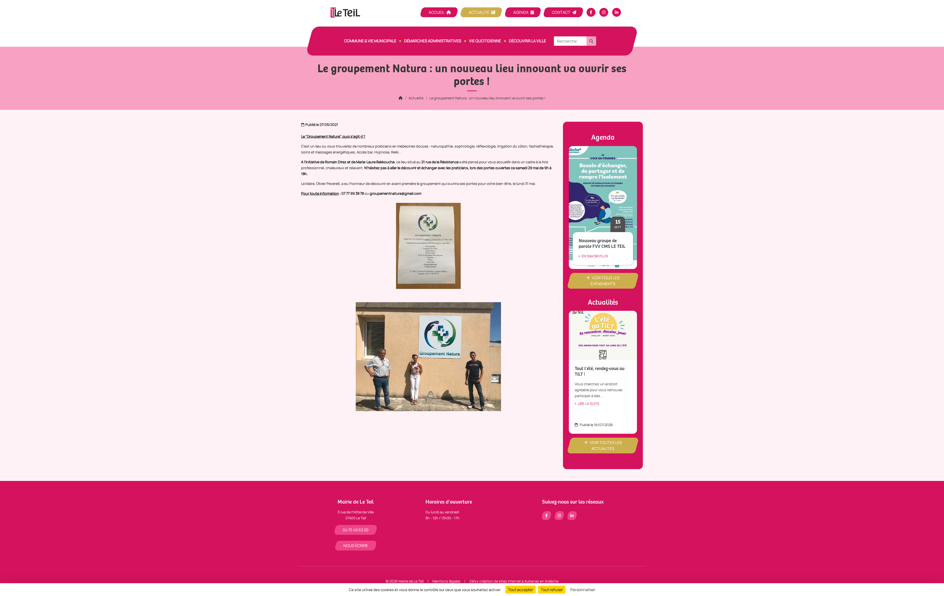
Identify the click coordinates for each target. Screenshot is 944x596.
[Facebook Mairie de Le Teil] (591, 12)
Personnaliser (582, 589)
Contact (561, 12)
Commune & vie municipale (370, 41)
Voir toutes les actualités (606, 445)
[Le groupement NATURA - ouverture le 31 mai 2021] (428, 356)
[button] (591, 41)
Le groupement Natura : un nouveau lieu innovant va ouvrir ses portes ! (487, 98)
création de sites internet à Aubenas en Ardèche (519, 581)
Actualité (479, 12)
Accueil (436, 12)
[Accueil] (400, 98)
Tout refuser (552, 589)
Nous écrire (355, 545)
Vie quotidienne (485, 41)
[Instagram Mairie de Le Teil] (603, 12)
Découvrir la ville (527, 41)
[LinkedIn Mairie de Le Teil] (616, 12)
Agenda (521, 12)
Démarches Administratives (432, 41)
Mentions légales (446, 581)
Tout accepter (520, 589)
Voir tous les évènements (605, 280)
